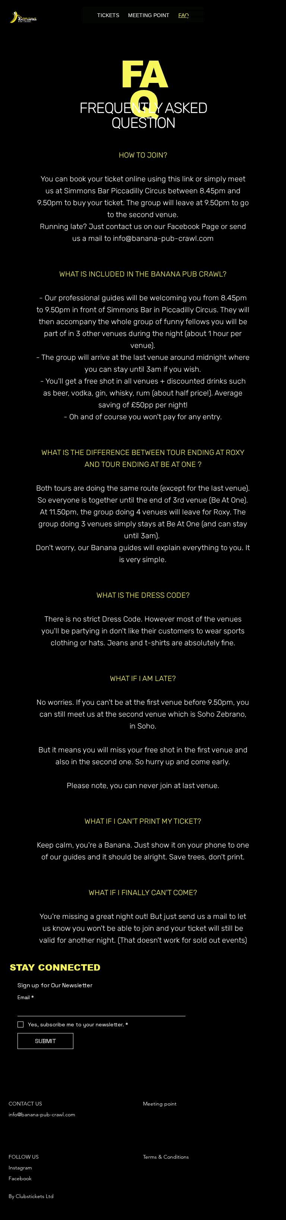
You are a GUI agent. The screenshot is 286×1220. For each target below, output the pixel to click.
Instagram (20, 1167)
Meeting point (160, 1103)
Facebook (20, 1178)
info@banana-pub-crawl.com (42, 1114)
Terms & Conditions (166, 1156)
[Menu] (194, 16)
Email (26, 997)
